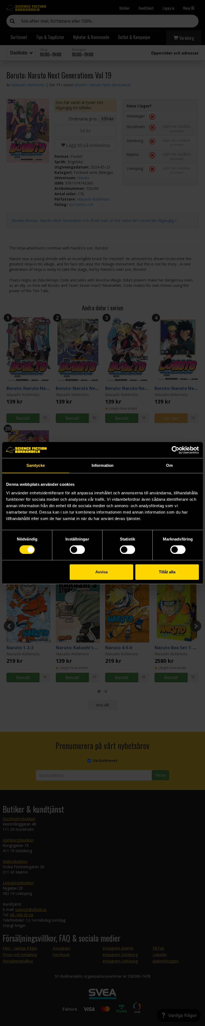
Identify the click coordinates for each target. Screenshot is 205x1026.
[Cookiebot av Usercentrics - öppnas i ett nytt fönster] (175, 450)
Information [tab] (102, 465)
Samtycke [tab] (35, 465)
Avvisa (101, 572)
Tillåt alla (167, 572)
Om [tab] (169, 465)
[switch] (77, 549)
